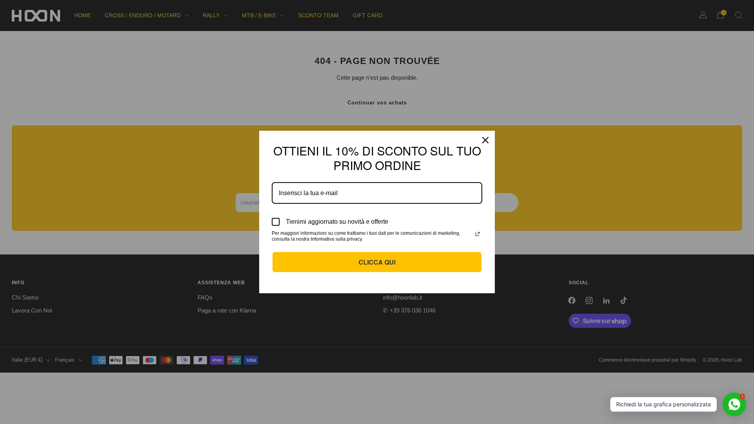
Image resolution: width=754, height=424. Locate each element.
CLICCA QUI (377, 262)
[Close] (485, 140)
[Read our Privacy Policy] (477, 234)
